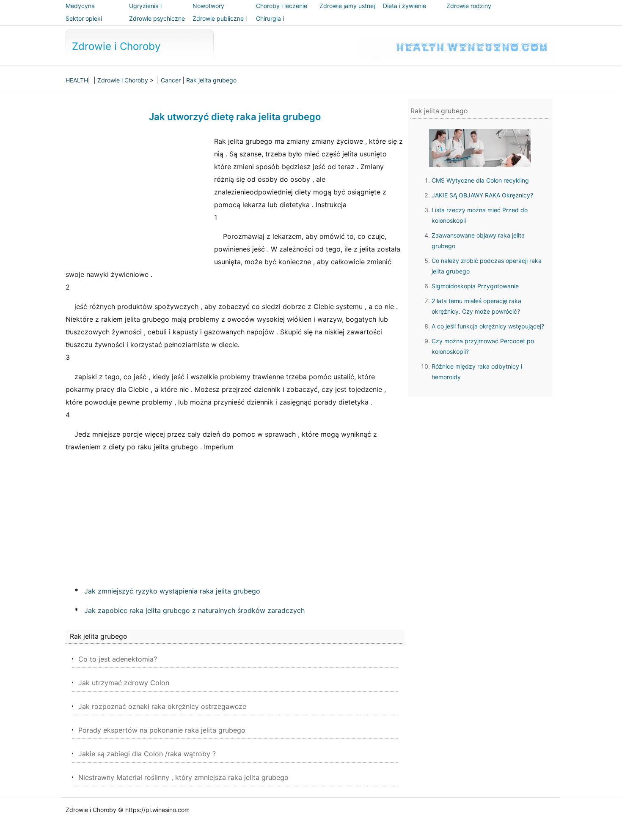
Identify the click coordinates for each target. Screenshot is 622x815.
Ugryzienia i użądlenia (145, 11)
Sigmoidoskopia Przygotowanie (475, 286)
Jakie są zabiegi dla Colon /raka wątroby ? (147, 753)
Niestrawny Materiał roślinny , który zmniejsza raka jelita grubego (183, 777)
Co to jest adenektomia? (117, 659)
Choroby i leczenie (281, 5)
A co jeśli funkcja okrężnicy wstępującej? (488, 326)
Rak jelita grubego (211, 80)
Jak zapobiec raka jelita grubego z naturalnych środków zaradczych (194, 610)
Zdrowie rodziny (468, 5)
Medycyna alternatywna (84, 11)
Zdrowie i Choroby (116, 46)
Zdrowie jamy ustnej (347, 5)
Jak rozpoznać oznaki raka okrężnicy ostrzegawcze (162, 706)
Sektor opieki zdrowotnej (84, 24)
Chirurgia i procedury (270, 24)
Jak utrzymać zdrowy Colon (123, 682)
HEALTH (77, 80)
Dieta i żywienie (404, 5)
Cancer (171, 80)
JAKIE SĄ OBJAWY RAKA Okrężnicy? (482, 195)
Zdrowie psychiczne (157, 18)
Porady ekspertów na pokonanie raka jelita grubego (161, 730)
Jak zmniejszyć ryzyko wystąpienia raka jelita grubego (172, 591)
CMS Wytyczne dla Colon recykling (480, 180)
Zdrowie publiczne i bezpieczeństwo (220, 24)
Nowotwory (208, 5)
